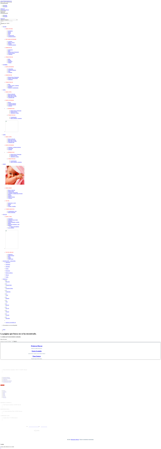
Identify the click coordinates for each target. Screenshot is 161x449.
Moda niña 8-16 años (12, 96)
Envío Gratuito (37, 351)
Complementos (14, 117)
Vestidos (9, 62)
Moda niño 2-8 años (12, 140)
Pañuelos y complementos (13, 87)
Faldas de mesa (11, 255)
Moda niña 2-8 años (12, 95)
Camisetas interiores (12, 44)
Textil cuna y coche (12, 203)
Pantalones (10, 61)
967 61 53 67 (5, 370)
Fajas (9, 34)
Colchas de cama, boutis (13, 219)
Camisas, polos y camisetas (13, 85)
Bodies (9, 33)
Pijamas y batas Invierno (13, 78)
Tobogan (7, 311)
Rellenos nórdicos (9, 272)
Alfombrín (8, 266)
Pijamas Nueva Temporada (13, 52)
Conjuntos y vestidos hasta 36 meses (15, 193)
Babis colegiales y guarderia (16, 118)
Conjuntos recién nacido (13, 192)
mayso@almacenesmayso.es (6, 1)
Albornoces (10, 49)
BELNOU (8, 281)
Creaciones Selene (9, 288)
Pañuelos (10, 43)
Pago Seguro (37, 356)
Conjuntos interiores (12, 103)
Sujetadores (10, 30)
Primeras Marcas (36, 346)
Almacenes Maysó (75, 439)
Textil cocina (10, 258)
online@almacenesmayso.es (8, 407)
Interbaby (7, 298)
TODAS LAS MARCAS (11, 322)
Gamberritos (8, 291)
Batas (9, 50)
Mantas (9, 204)
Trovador (7, 315)
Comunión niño (11, 142)
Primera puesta (11, 191)
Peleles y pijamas (11, 196)
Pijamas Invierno (11, 53)
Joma (7, 301)
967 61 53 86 (5, 418)
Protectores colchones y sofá (13, 224)
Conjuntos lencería (11, 36)
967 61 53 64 (5, 412)
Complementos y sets (12, 211)
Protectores (8, 270)
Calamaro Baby (9, 285)
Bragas (9, 32)
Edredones (10, 221)
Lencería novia (11, 35)
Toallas (9, 257)
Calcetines (10, 41)
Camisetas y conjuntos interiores (14, 147)
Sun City (7, 308)
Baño (9, 59)
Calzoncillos (10, 68)
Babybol (7, 305)
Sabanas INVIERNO (15, 226)
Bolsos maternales (11, 212)
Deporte (9, 60)
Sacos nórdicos (11, 227)
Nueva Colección (11, 94)
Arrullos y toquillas (12, 206)
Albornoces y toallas (15, 113)
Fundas (7, 268)
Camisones (10, 54)
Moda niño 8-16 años (12, 141)
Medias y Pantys (11, 42)
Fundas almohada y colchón (13, 222)
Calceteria (10, 149)
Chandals (10, 195)
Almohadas (10, 218)
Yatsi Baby (8, 318)
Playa (9, 256)
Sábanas (9, 225)
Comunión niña (11, 97)
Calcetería (10, 105)
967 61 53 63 (5, 405)
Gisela (7, 295)
